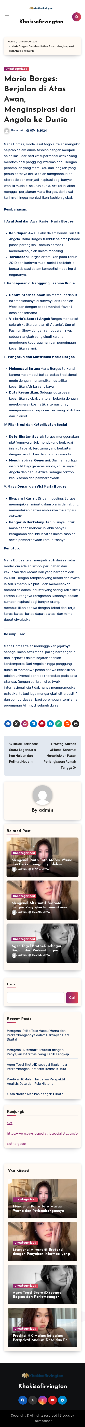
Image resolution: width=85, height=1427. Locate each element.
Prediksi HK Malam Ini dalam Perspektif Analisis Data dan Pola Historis (36, 1081)
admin (20, 130)
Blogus (65, 1415)
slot (9, 1123)
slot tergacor (16, 1144)
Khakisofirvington (41, 22)
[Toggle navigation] (7, 17)
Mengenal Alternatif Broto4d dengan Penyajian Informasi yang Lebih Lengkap (40, 907)
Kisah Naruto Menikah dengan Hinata (35, 1094)
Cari (11, 984)
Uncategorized (16, 68)
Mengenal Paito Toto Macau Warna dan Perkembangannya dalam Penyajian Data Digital (41, 864)
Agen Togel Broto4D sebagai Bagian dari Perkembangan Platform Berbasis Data (36, 951)
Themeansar (42, 1421)
